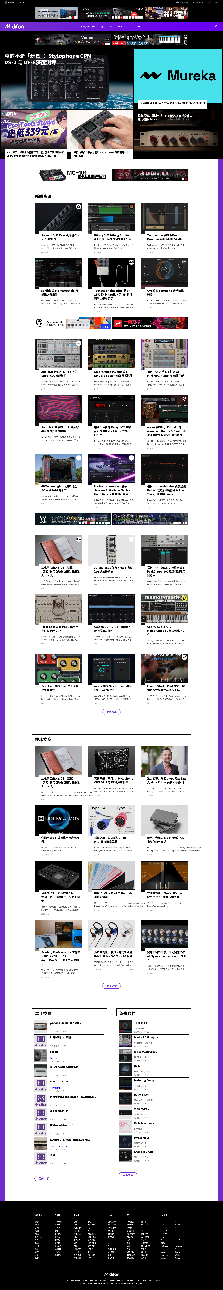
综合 (37, 1258)
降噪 (90, 1221)
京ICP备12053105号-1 (110, 1283)
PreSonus (164, 1246)
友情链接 (157, 1281)
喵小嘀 (85, 1281)
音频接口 (130, 1230)
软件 (111, 26)
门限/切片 (77, 1249)
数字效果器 (131, 1258)
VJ (108, 1246)
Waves (163, 1258)
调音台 (76, 1237)
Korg (162, 1237)
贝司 (37, 1228)
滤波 (75, 1243)
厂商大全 (85, 26)
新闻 (94, 26)
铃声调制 (91, 1255)
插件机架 (111, 1237)
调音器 (90, 1258)
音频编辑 (111, 1233)
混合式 (57, 1237)
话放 (128, 1246)
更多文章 (111, 986)
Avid (176, 1228)
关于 (139, 1281)
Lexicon (178, 1237)
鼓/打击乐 (39, 1237)
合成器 (143, 1221)
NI (175, 1243)
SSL (162, 1249)
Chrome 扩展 (130, 1281)
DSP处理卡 (131, 1255)
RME (176, 1249)
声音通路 (91, 1246)
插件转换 (111, 1252)
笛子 (37, 1249)
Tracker (110, 1240)
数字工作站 (145, 1246)
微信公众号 (184, 2)
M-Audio (178, 1240)
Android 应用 (75, 1281)
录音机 (90, 1249)
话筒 (128, 1240)
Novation (178, 1246)
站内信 (21, 2)
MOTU (163, 1243)
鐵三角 (177, 1224)
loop (37, 1243)
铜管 (37, 1221)
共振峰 (57, 1252)
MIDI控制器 (131, 1224)
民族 (37, 1224)
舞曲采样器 (145, 1255)
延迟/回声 (77, 1228)
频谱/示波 (92, 1224)
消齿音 (76, 1230)
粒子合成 (58, 1233)
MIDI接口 (130, 1228)
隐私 (150, 1281)
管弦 (37, 1233)
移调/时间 (77, 1240)
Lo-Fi (90, 1230)
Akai (162, 1224)
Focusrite (164, 1230)
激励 (75, 1221)
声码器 (76, 1252)
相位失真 (58, 1246)
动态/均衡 (145, 1243)
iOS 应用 (66, 1281)
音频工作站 (112, 1221)
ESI (176, 1233)
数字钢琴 (144, 1233)
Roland (177, 1252)
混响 (75, 1224)
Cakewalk (178, 1230)
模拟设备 (144, 1224)
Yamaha (178, 1258)
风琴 (37, 1252)
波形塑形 (58, 1249)
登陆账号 (11, 2)
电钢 (37, 1230)
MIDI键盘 (130, 1221)
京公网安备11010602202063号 (131, 1283)
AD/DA (143, 1240)
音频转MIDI (92, 1243)
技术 (120, 26)
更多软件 (128, 1175)
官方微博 (200, 2)
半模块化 (58, 1240)
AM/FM (57, 1228)
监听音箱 (130, 1252)
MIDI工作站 (112, 1228)
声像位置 (77, 1258)
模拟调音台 (131, 1233)
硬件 (103, 26)
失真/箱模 (92, 1240)
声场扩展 (77, 1233)
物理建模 (58, 1255)
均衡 (75, 1246)
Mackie (163, 1240)
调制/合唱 (92, 1237)
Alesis (177, 1221)
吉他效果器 (145, 1237)
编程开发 (111, 1258)
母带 (90, 1228)
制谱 (109, 1255)
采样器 (143, 1252)
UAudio (177, 1255)
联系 (144, 1281)
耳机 (128, 1243)
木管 (37, 1255)
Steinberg (164, 1255)
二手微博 (215, 2)
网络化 (90, 1252)
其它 (56, 1258)
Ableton (164, 1221)
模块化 (57, 1243)
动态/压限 (92, 1233)
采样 (56, 1230)
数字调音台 (131, 1237)
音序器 (143, 1258)
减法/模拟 (58, 1221)
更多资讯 (111, 712)
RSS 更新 (120, 1281)
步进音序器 (112, 1249)
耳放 (128, 1249)
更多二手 (44, 1178)
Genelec (164, 1233)
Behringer (164, 1228)
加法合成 (58, 1224)
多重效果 (77, 1255)
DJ (109, 1243)
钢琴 (37, 1240)
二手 (129, 26)
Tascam (163, 1252)
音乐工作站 (112, 1224)
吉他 (37, 1246)
